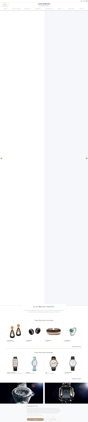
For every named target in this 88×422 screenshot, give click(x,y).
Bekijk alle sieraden (76, 346)
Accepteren (35, 419)
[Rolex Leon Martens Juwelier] (76, 4)
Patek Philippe (17, 8)
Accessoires (48, 8)
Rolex (5, 8)
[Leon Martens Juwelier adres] (83, 1)
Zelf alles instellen (53, 419)
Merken (81, 8)
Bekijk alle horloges (76, 378)
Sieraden (38, 8)
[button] (86, 158)
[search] (85, 1)
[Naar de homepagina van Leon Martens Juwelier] (44, 5)
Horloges (27, 8)
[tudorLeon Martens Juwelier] (44, 158)
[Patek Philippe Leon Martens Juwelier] (12, 5)
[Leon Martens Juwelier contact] (81, 1)
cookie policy (39, 414)
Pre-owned (71, 8)
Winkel (60, 8)
